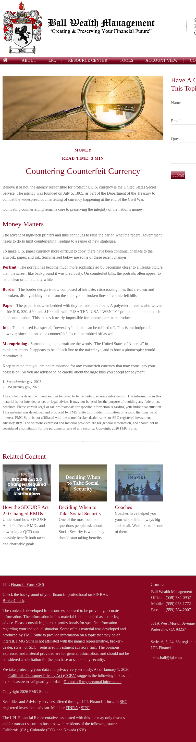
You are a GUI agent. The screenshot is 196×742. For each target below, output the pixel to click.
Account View (161, 60)
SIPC (85, 708)
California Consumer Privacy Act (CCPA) (42, 675)
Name (176, 102)
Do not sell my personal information (92, 682)
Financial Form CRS (27, 584)
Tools (126, 60)
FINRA (72, 708)
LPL (52, 60)
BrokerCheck (13, 600)
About (29, 60)
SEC (123, 701)
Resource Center (87, 60)
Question (178, 138)
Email (175, 121)
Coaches (123, 507)
